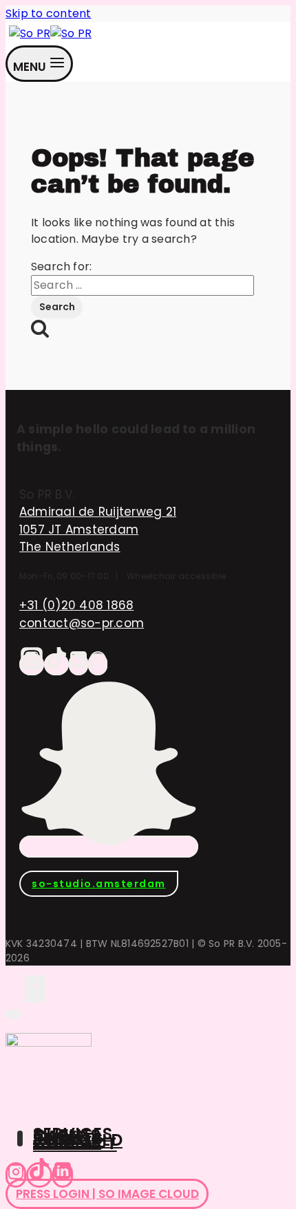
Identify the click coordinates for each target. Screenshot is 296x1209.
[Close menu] (13, 1014)
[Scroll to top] (15, 988)
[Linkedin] (62, 1175)
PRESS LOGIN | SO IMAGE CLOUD (107, 1194)
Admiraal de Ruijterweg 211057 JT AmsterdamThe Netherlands (97, 529)
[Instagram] (31, 664)
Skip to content (49, 13)
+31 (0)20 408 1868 (76, 605)
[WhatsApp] (97, 664)
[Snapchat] (108, 847)
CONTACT (75, 1143)
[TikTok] (56, 664)
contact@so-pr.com (81, 623)
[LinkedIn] (78, 664)
